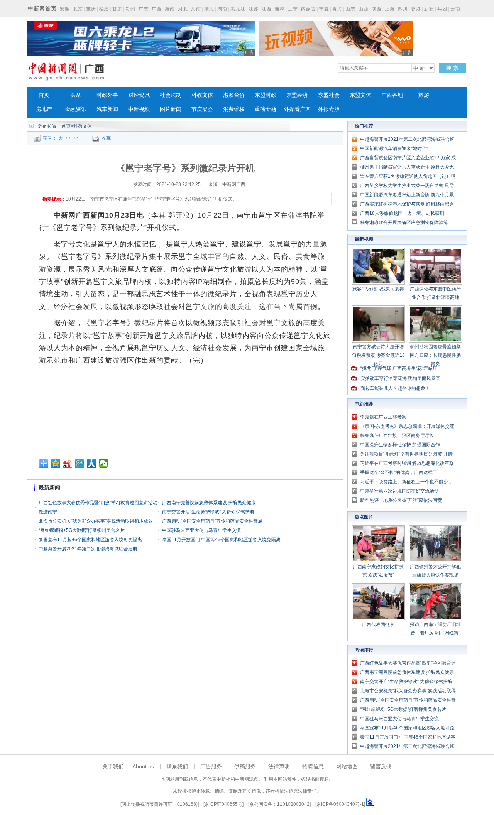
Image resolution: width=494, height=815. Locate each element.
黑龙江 (237, 9)
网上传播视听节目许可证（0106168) (160, 804)
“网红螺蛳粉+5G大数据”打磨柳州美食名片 (82, 530)
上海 (390, 9)
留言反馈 (381, 766)
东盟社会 (329, 95)
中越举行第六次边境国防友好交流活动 (399, 491)
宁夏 (324, 9)
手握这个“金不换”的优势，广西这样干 (398, 472)
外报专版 (329, 109)
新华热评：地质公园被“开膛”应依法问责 (401, 500)
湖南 (222, 9)
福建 (104, 9)
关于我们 (113, 766)
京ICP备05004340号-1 (340, 804)
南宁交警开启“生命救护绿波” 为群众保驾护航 (208, 512)
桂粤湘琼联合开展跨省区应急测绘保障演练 (404, 222)
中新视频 (139, 109)
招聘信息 (313, 766)
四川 (403, 9)
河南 (196, 9)
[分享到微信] (103, 463)
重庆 (91, 9)
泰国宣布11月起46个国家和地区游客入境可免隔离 (90, 539)
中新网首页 (42, 8)
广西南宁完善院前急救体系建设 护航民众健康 (209, 502)
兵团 (442, 9)
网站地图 (347, 766)
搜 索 (452, 68)
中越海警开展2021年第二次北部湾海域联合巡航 (88, 549)
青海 (337, 9)
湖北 (209, 9)
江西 (267, 9)
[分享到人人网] (91, 463)
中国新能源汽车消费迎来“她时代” (394, 148)
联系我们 (177, 766)
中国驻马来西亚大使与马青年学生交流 (201, 530)
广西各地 (392, 95)
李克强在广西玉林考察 (383, 417)
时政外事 (107, 95)
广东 (144, 9)
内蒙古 (308, 9)
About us (143, 766)
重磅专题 (265, 109)
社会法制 (170, 95)
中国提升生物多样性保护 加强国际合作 (400, 444)
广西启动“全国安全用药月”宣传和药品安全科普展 (212, 521)
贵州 (130, 9)
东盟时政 (265, 95)
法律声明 (279, 766)
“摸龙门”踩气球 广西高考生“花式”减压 (398, 368)
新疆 (429, 9)
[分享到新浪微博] (68, 463)
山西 (364, 9)
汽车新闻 (107, 109)
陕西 (377, 9)
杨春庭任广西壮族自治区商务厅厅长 (397, 435)
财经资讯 (139, 95)
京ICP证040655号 (223, 804)
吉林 (280, 9)
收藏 (106, 138)
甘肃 (117, 9)
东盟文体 (360, 95)
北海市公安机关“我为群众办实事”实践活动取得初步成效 (96, 521)
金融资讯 (75, 109)
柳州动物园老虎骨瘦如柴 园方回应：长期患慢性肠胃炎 (435, 355)
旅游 (423, 95)
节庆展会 (202, 109)
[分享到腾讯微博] (80, 463)
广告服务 (211, 766)
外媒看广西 (297, 109)
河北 (183, 9)
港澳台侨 (234, 95)
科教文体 (202, 95)
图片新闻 (170, 109)
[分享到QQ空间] (56, 463)
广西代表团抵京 (378, 624)
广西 (157, 9)
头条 (75, 95)
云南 (455, 9)
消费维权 (234, 109)
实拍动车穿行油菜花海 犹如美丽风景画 (400, 378)
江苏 (254, 9)
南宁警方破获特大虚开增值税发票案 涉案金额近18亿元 (378, 355)
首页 (44, 95)
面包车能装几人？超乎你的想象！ (395, 388)
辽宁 (293, 9)
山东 (350, 9)
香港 (416, 9)
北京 (78, 9)
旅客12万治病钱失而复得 (378, 289)
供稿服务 (245, 766)
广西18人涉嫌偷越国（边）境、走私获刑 (402, 213)
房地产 (44, 109)
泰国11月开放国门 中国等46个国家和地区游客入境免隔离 (221, 539)
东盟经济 (297, 95)
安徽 (65, 9)
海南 (170, 9)
